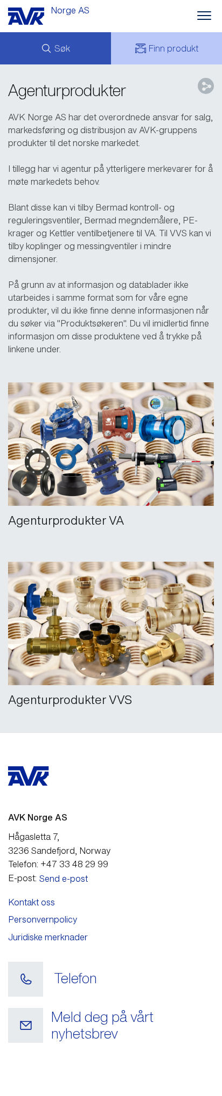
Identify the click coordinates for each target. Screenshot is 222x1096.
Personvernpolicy (42, 919)
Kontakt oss (31, 902)
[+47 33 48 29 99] (25, 979)
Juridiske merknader (48, 937)
